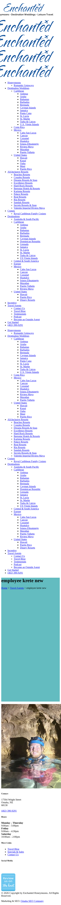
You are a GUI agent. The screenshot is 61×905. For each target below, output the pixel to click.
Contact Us (13, 854)
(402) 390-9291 (9, 810)
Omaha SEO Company (32, 901)
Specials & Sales (16, 851)
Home (4, 588)
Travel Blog (13, 849)
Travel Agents (17, 588)
